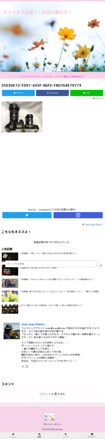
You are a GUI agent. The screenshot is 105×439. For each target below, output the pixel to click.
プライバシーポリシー (52, 424)
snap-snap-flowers (33, 324)
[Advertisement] (52, 171)
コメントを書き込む (52, 394)
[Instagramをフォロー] (78, 215)
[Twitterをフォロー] (26, 215)
